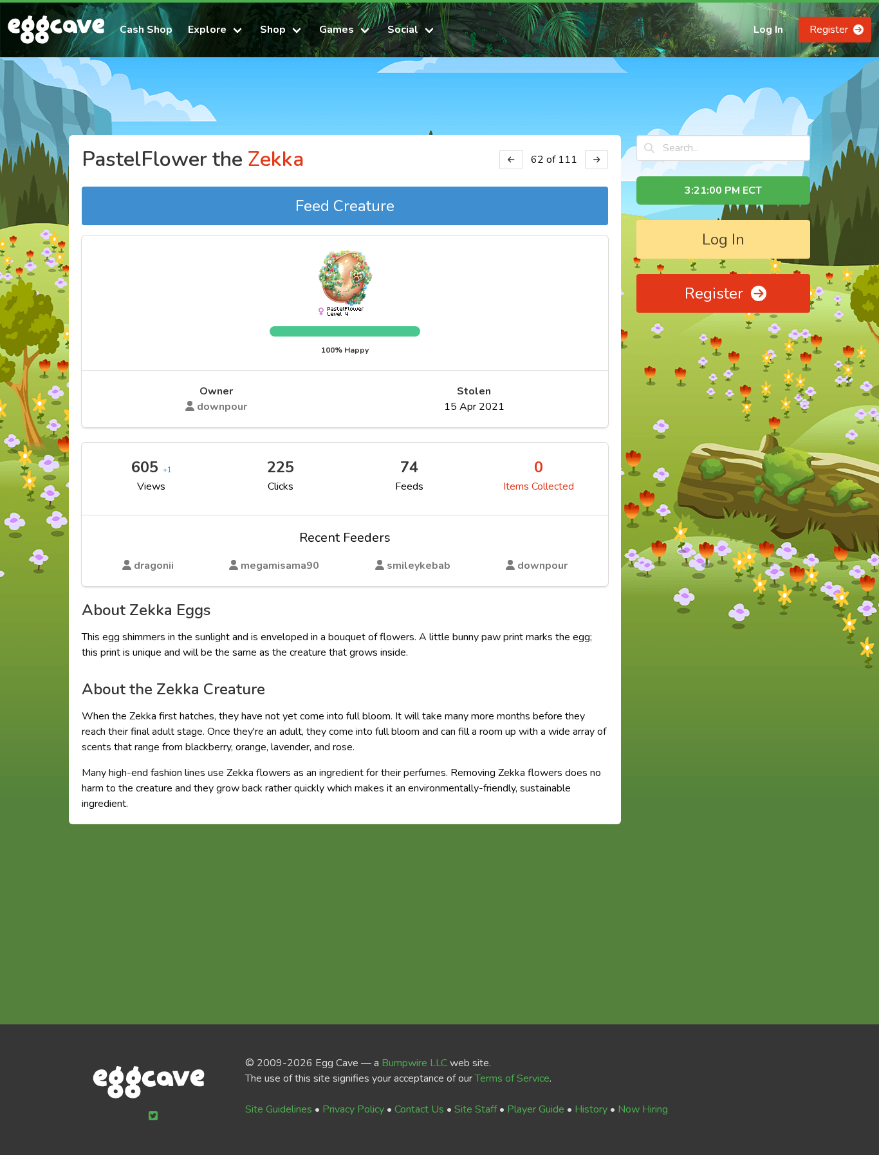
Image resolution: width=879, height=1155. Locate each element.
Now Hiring (643, 1109)
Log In (768, 30)
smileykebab (417, 566)
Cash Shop (146, 30)
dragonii (152, 566)
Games (336, 30)
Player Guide (535, 1109)
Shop (273, 30)
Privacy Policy (353, 1109)
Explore (207, 30)
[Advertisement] (439, 102)
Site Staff (475, 1109)
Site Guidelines (278, 1109)
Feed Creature (344, 206)
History (591, 1109)
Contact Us (419, 1109)
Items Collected (538, 486)
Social (402, 30)
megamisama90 (278, 566)
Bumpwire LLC (414, 1063)
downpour (220, 407)
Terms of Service (512, 1078)
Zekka (276, 159)
